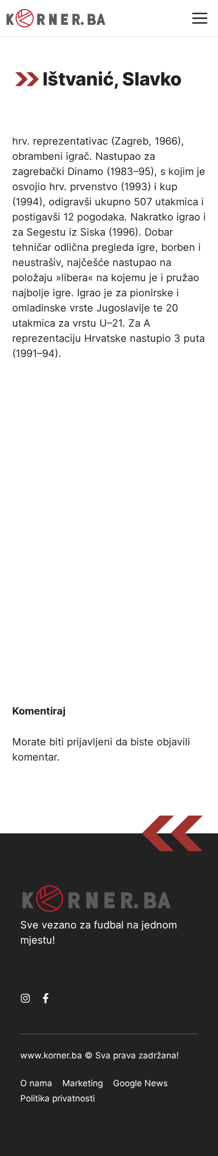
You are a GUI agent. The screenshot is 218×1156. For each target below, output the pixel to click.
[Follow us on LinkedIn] (46, 998)
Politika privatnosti (57, 1098)
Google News (140, 1083)
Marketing (82, 1083)
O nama (36, 1083)
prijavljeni (90, 742)
